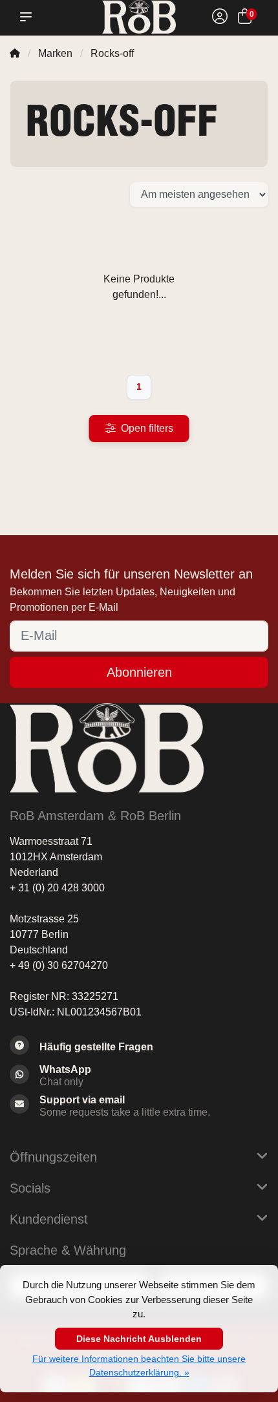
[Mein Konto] (220, 18)
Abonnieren (139, 672)
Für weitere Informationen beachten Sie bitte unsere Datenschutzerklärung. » (139, 1365)
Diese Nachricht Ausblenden (139, 1338)
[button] (28, 17)
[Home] (15, 53)
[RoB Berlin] (138, 17)
